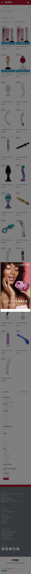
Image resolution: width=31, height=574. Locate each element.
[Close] (28, 264)
